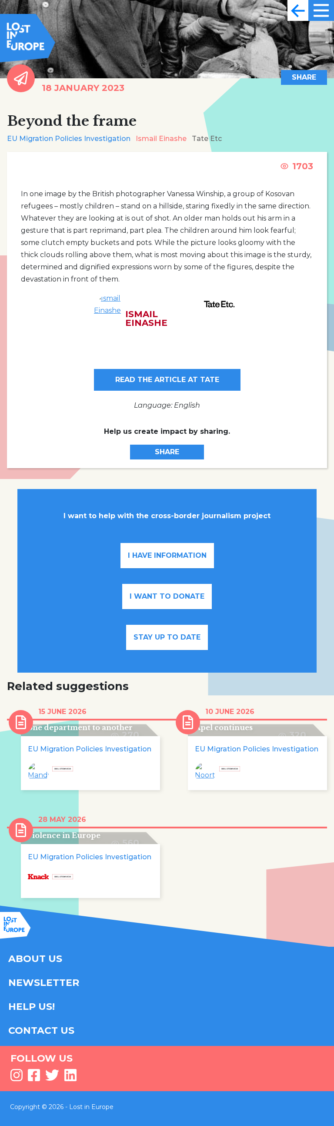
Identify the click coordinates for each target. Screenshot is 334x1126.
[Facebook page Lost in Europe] (34, 1078)
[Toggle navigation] (297, 10)
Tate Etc (207, 138)
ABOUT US (35, 959)
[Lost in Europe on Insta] (16, 1078)
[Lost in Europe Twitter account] (52, 1078)
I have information (167, 555)
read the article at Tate (167, 379)
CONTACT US (41, 1030)
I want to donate (167, 596)
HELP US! (31, 1006)
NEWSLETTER (43, 983)
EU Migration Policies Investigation (68, 138)
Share (304, 77)
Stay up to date (167, 637)
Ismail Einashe (161, 138)
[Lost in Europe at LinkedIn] (70, 1078)
